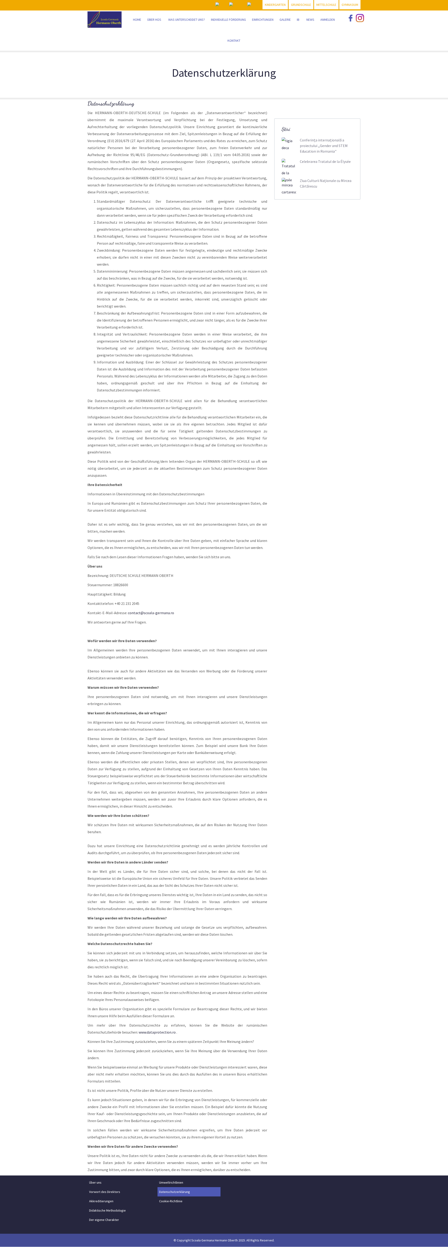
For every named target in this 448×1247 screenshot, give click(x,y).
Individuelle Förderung (228, 19)
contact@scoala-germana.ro (151, 612)
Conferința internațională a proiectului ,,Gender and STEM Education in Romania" (324, 146)
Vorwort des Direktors (104, 1192)
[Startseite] (105, 18)
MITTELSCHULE (326, 5)
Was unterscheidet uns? (186, 19)
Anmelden (327, 19)
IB (298, 19)
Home (137, 19)
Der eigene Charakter (104, 1220)
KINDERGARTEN (275, 5)
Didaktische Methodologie (107, 1210)
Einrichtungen (262, 19)
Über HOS (154, 19)
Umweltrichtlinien (171, 1182)
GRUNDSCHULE (301, 5)
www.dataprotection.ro (157, 1032)
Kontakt (234, 40)
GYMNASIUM (350, 5)
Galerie (285, 19)
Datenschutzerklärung (174, 1192)
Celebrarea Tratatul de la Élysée (325, 161)
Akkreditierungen (101, 1201)
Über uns (95, 1182)
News (310, 19)
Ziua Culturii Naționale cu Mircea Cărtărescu (325, 183)
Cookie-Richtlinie (170, 1201)
